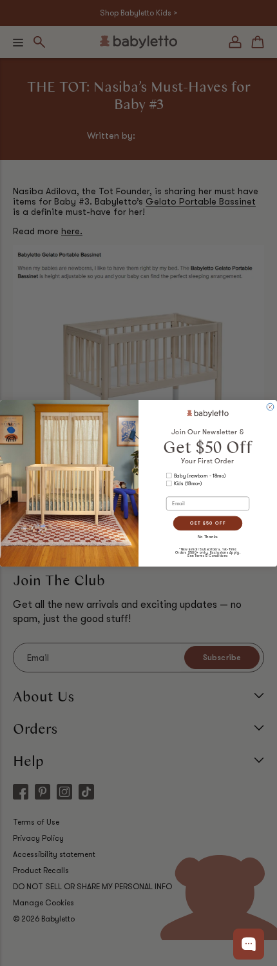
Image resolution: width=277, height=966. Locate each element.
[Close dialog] (270, 406)
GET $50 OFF (207, 522)
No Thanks (208, 536)
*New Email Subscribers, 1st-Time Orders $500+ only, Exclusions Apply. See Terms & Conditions (207, 552)
